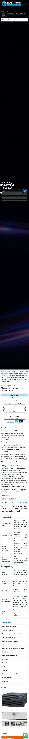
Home (2, 11)
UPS (8, 11)
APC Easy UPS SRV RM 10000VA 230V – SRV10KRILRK (13, 16)
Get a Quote (10, 421)
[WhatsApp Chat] (25, 735)
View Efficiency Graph (18, 502)
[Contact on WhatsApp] (16, 421)
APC (13, 11)
